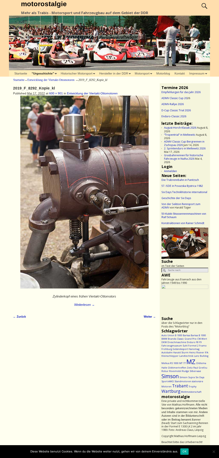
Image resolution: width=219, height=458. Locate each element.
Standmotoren (183, 381)
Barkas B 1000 (198, 335)
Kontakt (180, 73)
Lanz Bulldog (201, 355)
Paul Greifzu (200, 367)
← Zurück (19, 316)
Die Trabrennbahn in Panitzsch (180, 180)
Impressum (196, 73)
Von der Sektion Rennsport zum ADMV (180, 205)
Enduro (191, 342)
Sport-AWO (167, 381)
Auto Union (167, 335)
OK (184, 451)
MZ (190, 361)
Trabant (180, 386)
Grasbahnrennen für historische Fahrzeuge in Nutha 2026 (183, 157)
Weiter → (150, 316)
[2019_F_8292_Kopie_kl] (84, 194)
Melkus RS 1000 (170, 363)
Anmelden (170, 171)
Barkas (186, 335)
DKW (164, 342)
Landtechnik (186, 355)
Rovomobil (175, 371)
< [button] (167, 242)
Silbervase (195, 371)
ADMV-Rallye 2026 (172, 104)
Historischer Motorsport (76, 73)
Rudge (185, 371)
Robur (165, 371)
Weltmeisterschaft (191, 391)
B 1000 (178, 335)
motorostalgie (44, 4)
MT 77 (182, 363)
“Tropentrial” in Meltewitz (179, 135)
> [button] (203, 242)
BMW (164, 338)
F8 (197, 342)
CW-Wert (202, 338)
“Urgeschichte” (43, 73)
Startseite (20, 73)
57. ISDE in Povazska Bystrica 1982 (182, 186)
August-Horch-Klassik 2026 (180, 127)
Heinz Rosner (196, 352)
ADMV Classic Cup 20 (174, 98)
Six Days (199, 377)
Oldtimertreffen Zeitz (180, 367)
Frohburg (166, 349)
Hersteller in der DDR (113, 73)
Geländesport (180, 349)
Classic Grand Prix (187, 338)
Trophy (192, 386)
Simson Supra (187, 377)
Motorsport (142, 73)
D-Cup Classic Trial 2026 (176, 110)
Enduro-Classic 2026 (173, 116)
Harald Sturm (180, 352)
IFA (206, 352)
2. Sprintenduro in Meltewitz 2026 (185, 148)
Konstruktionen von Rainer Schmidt (182, 223)
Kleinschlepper (170, 355)
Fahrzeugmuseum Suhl (174, 345)
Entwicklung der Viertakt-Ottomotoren (50, 80)
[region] (184, 243)
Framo (203, 345)
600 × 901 (56, 93)
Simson (170, 376)
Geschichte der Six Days (176, 198)
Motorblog (163, 73)
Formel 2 (193, 345)
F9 (200, 342)
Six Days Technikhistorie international (184, 192)
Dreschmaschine (176, 342)
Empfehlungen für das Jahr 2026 (181, 92)
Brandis (172, 338)
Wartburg (170, 391)
